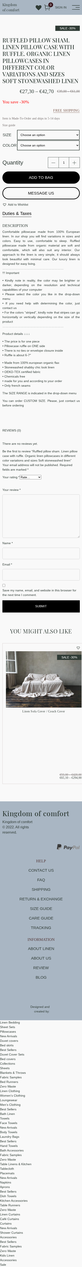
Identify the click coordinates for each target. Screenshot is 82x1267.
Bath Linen (7, 1114)
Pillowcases (8, 1031)
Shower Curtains (11, 1232)
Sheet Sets (7, 1027)
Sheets (5, 1068)
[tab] (41, 430)
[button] (15, 204)
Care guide (41, 918)
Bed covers (8, 1059)
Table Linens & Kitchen (15, 1164)
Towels (4, 1118)
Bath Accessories (12, 1150)
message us (41, 193)
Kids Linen (7, 1255)
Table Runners (10, 1205)
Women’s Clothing (12, 1095)
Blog (41, 977)
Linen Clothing (10, 1091)
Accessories (8, 1237)
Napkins (5, 1182)
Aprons (5, 1187)
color (10, 145)
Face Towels (8, 1123)
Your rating (10, 477)
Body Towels (8, 1132)
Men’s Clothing (10, 1104)
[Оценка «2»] (15, 482)
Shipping (41, 889)
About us (41, 958)
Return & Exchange (41, 899)
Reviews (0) (11, 430)
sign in (60, 7)
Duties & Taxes (16, 213)
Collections (7, 1063)
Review (41, 968)
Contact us (41, 870)
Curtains (6, 1223)
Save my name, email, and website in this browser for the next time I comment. (39, 593)
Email (7, 564)
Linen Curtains (10, 1214)
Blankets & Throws (13, 1072)
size (7, 135)
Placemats (7, 1173)
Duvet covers (9, 1040)
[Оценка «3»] (19, 482)
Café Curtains (9, 1219)
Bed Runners (9, 1082)
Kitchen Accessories (14, 1200)
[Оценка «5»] (28, 482)
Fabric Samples (11, 1077)
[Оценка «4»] (24, 482)
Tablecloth (7, 1168)
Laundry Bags (9, 1136)
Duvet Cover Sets (12, 1054)
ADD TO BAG (41, 177)
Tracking (41, 928)
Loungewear (8, 1100)
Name (7, 543)
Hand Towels (9, 1146)
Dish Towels (8, 1196)
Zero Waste (8, 1086)
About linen (41, 948)
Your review (11, 490)
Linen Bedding (10, 1022)
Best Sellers (8, 1050)
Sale (3, 1264)
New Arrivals (8, 1036)
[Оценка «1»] (11, 482)
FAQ (41, 880)
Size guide (41, 908)
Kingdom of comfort (11, 7)
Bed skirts (7, 1045)
